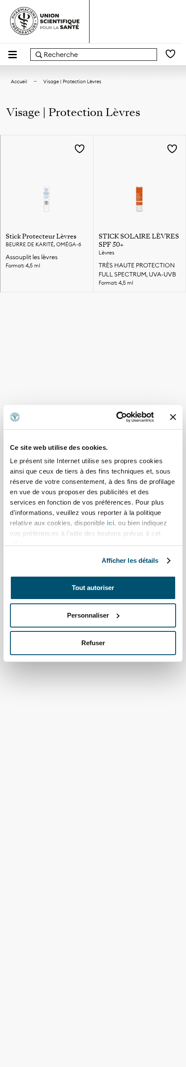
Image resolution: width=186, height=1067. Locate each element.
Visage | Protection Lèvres (72, 81)
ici (111, 523)
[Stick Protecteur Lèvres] (46, 181)
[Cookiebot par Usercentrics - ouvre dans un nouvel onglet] (117, 417)
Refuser (93, 642)
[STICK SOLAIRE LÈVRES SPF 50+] (139, 181)
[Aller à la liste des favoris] (170, 54)
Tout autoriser (93, 587)
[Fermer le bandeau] (173, 417)
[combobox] (93, 54)
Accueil (19, 81)
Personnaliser (88, 615)
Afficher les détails (130, 560)
